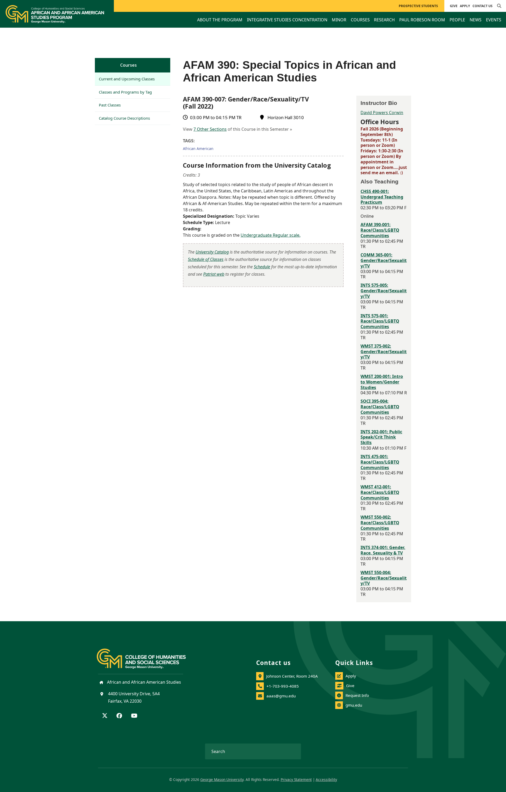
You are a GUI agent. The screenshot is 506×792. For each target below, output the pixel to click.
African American (198, 148)
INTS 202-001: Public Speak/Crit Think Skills (381, 437)
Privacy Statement (296, 779)
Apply (465, 6)
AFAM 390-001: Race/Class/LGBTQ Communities (380, 230)
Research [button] (384, 20)
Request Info (357, 695)
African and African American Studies (143, 682)
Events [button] (493, 20)
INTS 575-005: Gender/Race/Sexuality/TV (384, 290)
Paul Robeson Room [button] (422, 20)
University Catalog (212, 252)
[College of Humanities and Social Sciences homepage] (146, 655)
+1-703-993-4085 (282, 686)
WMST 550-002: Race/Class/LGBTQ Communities (380, 522)
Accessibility (326, 779)
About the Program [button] (219, 20)
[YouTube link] (134, 716)
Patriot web (213, 274)
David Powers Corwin (382, 112)
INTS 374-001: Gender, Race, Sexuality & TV (383, 550)
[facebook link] (119, 716)
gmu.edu (354, 705)
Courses (128, 65)
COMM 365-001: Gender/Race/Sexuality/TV (384, 260)
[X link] (104, 716)
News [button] (475, 20)
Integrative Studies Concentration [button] (287, 20)
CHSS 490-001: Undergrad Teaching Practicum (382, 196)
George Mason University (222, 779)
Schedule (262, 267)
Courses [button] (360, 20)
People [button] (457, 20)
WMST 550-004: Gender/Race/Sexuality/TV (384, 578)
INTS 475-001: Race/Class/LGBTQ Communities (380, 462)
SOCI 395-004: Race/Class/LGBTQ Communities (380, 406)
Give (454, 6)
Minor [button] (339, 20)
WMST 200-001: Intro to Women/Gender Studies (382, 381)
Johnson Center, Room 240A (292, 676)
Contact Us (483, 6)
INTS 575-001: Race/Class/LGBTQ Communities (380, 321)
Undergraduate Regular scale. (270, 235)
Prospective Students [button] (418, 6)
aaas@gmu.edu (281, 695)
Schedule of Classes (205, 259)
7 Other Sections (210, 129)
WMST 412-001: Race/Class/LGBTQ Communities (380, 492)
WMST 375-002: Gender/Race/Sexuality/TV (384, 351)
